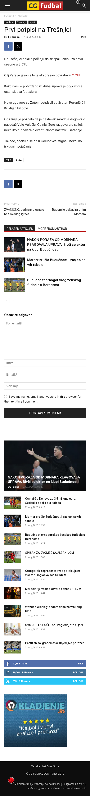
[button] (84, 5)
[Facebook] (8, 46)
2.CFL (76, 75)
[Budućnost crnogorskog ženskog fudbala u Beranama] (14, 285)
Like (80, 663)
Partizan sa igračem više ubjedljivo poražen (54, 643)
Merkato (9, 22)
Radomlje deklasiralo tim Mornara (69, 212)
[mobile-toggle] (7, 5)
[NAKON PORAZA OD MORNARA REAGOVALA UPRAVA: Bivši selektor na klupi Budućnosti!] (14, 244)
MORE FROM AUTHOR (52, 228)
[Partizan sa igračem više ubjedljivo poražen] (12, 647)
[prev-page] (6, 300)
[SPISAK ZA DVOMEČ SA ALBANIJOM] (12, 557)
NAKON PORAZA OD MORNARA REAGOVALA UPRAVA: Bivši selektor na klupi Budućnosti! (56, 244)
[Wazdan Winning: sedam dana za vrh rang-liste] (12, 611)
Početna (9, 15)
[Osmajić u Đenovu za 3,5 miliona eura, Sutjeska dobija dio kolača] (12, 503)
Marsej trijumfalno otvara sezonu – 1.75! (53, 589)
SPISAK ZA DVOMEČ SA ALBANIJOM (49, 552)
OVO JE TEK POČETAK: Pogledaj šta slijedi (54, 625)
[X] (18, 46)
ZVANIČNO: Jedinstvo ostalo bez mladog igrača (24, 212)
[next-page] (13, 300)
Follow (78, 672)
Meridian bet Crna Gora (45, 766)
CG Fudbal (14, 36)
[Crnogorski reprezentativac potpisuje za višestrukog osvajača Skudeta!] (12, 575)
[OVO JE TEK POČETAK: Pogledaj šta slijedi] (12, 629)
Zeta (19, 160)
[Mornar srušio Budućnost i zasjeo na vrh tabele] (14, 264)
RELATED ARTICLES (20, 228)
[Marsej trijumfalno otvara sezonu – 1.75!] (12, 593)
